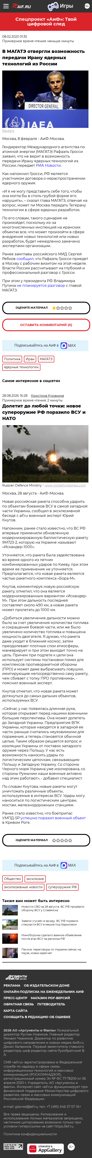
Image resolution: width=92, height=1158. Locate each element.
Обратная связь (19, 1004)
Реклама (12, 985)
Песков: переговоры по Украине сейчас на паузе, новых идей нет (51, 951)
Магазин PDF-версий (50, 998)
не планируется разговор (41, 285)
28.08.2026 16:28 (14, 396)
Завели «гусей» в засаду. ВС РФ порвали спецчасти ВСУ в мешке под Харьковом (49, 922)
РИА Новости (48, 165)
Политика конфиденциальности (30, 1134)
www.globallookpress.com (65, 485)
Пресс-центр (15, 998)
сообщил (25, 259)
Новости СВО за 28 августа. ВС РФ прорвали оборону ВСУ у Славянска (52, 908)
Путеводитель (51, 1004)
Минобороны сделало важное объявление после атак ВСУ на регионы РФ (51, 936)
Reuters (8, 131)
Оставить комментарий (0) (46, 325)
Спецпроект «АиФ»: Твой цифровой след (46, 22)
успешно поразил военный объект (53, 818)
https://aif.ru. (64, 1126)
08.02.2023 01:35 (14, 37)
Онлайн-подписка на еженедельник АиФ (44, 992)
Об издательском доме (46, 985)
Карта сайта (15, 1011)
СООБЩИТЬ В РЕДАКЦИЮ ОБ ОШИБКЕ (37, 1017)
